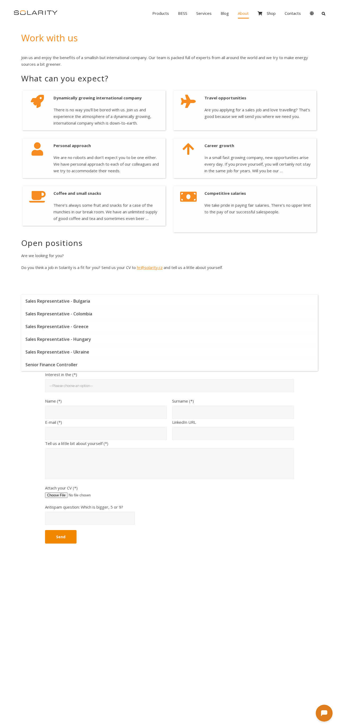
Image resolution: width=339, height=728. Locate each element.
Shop (271, 13)
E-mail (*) (53, 422)
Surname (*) (183, 401)
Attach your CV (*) (61, 488)
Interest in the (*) (61, 374)
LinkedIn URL (184, 422)
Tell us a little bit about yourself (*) (76, 443)
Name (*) (53, 401)
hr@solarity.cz (150, 267)
